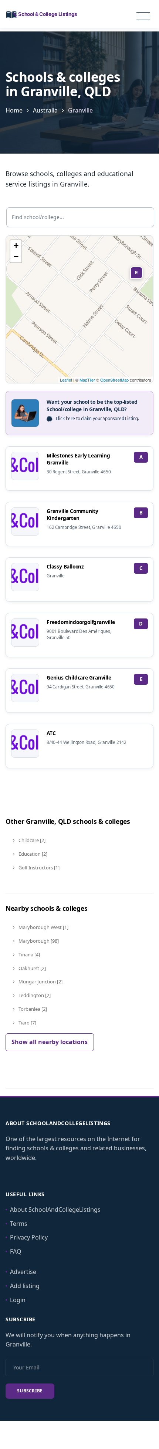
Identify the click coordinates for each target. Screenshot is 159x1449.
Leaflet (66, 380)
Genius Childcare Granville (79, 677)
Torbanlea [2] (32, 1009)
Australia (45, 110)
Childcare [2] (31, 840)
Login (18, 1300)
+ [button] (16, 245)
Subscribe (30, 1391)
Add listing (25, 1286)
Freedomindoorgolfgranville (81, 621)
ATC (51, 733)
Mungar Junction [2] (39, 981)
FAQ (15, 1251)
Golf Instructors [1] (38, 867)
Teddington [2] (34, 995)
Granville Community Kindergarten (72, 514)
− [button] (16, 256)
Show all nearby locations (49, 1042)
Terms (18, 1224)
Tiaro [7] (26, 1022)
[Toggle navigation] (143, 16)
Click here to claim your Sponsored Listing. (97, 418)
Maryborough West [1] (42, 927)
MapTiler (87, 380)
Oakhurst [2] (31, 968)
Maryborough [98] (38, 941)
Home (14, 110)
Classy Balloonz (65, 566)
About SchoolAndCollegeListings (55, 1209)
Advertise (23, 1272)
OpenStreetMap (114, 380)
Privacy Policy (29, 1237)
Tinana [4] (28, 954)
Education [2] (32, 854)
